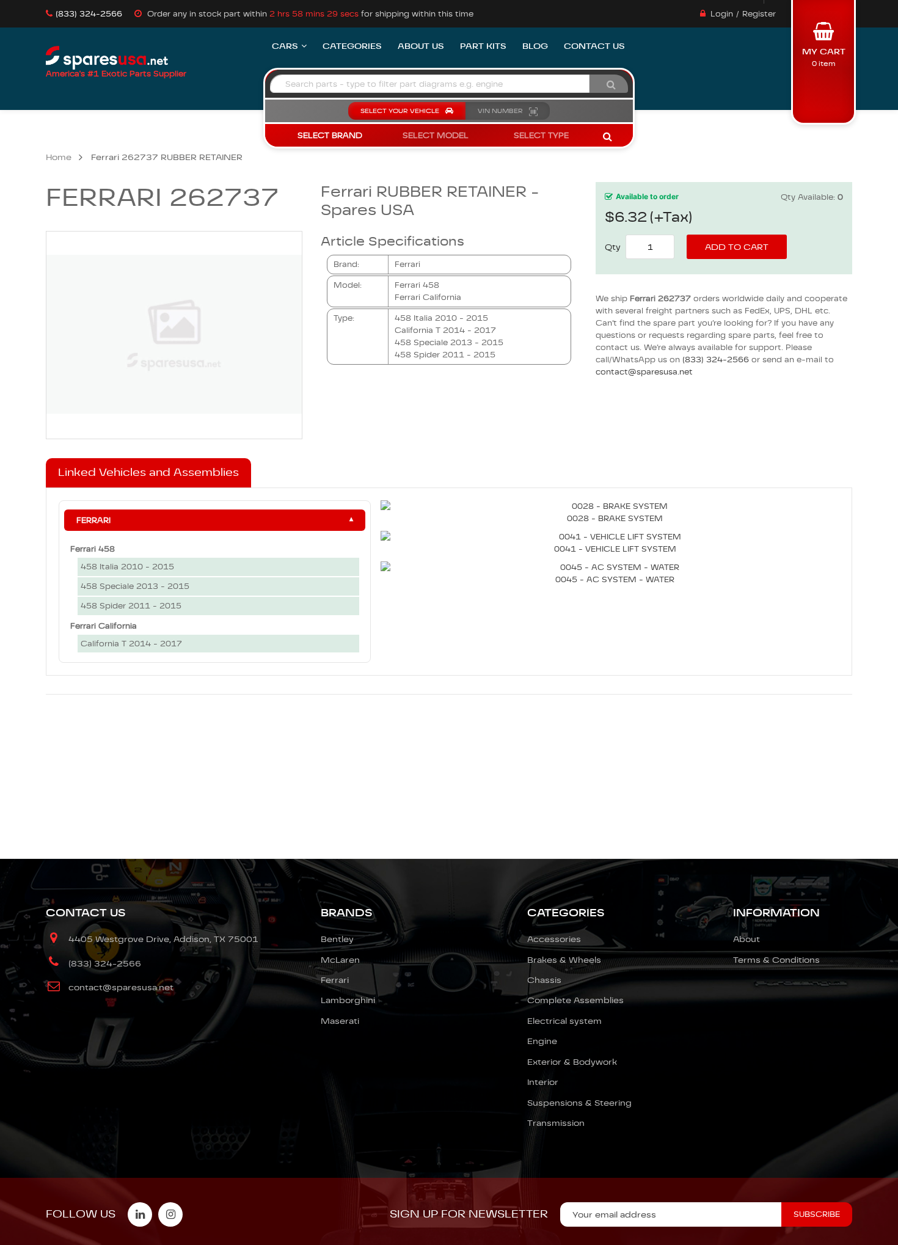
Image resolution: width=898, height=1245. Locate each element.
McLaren (340, 960)
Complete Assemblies (575, 1000)
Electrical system (564, 1021)
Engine (542, 1041)
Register (759, 13)
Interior (542, 1082)
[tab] (148, 472)
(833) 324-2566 (89, 13)
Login (721, 13)
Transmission (556, 1123)
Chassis (544, 980)
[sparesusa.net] (107, 58)
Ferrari (93, 520)
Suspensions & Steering (579, 1103)
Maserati (340, 1021)
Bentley (337, 939)
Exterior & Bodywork (572, 1062)
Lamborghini (348, 1000)
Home (58, 157)
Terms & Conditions (776, 960)
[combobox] (430, 84)
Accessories (554, 939)
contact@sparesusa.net (644, 371)
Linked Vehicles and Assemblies (148, 472)
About (746, 939)
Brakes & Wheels (564, 960)
